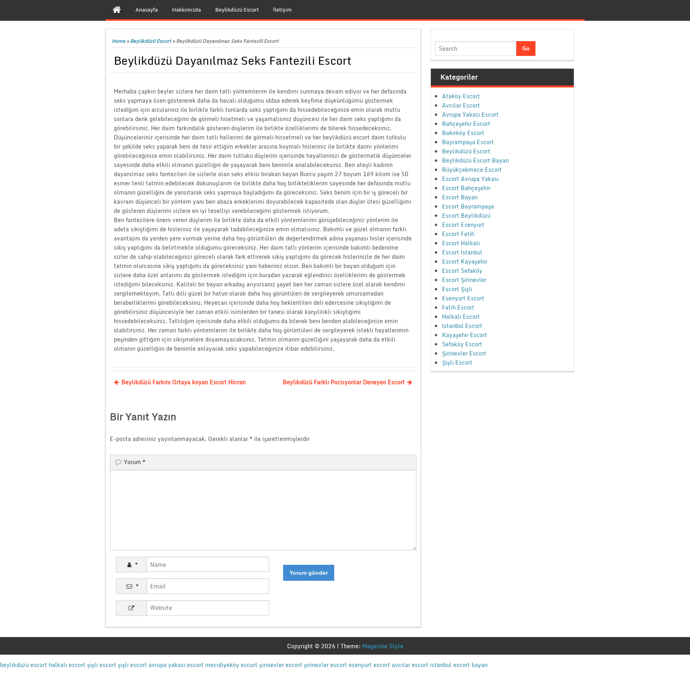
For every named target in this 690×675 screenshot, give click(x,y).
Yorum (134, 462)
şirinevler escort (280, 664)
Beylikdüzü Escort (150, 41)
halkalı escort (67, 664)
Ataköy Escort (461, 96)
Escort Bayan (460, 197)
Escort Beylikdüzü (466, 215)
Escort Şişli (457, 289)
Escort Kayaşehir (464, 261)
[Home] (116, 9)
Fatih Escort (458, 307)
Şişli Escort (457, 362)
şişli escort (101, 664)
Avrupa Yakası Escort (470, 114)
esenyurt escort (369, 664)
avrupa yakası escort (176, 664)
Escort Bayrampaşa (468, 206)
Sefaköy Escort (462, 344)
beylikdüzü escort (23, 664)
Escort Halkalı (461, 243)
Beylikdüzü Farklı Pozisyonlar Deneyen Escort (344, 382)
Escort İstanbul (462, 252)
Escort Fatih (458, 233)
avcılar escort (410, 664)
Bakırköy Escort (463, 132)
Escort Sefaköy (462, 270)
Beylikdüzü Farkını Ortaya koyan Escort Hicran (183, 382)
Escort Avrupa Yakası (470, 178)
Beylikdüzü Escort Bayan (475, 160)
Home (118, 41)
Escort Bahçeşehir (466, 188)
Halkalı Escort (461, 316)
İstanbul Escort (462, 325)
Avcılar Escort (461, 105)
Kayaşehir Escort (464, 334)
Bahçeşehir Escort (466, 123)
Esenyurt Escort (463, 298)
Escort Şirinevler (464, 279)
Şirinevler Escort (464, 353)
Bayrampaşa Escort (468, 142)
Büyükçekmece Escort (472, 169)
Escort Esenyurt (463, 224)
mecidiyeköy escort (231, 664)
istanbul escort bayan (459, 664)
